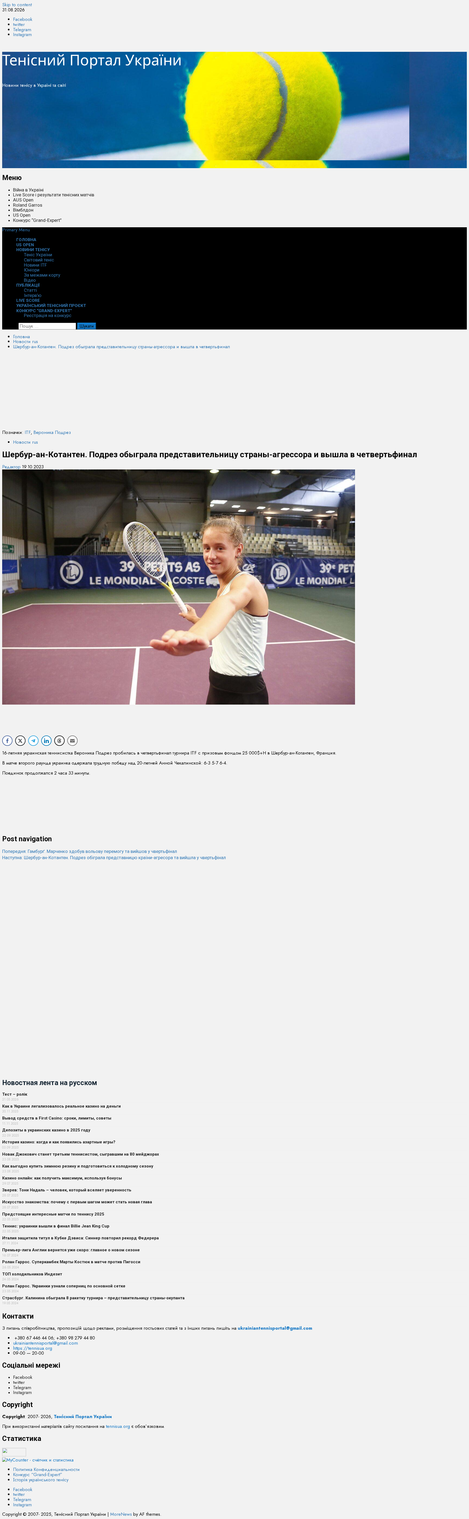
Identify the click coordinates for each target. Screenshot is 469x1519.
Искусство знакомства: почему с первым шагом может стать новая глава (77, 1202)
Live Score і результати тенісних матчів (53, 194)
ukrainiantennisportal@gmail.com (45, 1343)
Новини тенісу (33, 249)
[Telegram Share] (33, 740)
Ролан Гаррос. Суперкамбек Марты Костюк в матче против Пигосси (71, 1261)
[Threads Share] (59, 740)
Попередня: (89, 851)
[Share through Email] (72, 740)
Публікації (28, 285)
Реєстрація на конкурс (47, 315)
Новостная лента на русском (49, 1083)
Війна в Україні (28, 190)
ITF (28, 432)
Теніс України (38, 254)
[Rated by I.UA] (14, 1454)
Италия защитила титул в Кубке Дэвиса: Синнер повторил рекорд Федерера (80, 1238)
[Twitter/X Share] (20, 740)
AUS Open (23, 200)
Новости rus (25, 442)
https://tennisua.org (32, 1348)
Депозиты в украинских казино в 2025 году (46, 1130)
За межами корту (42, 275)
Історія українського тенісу (40, 1479)
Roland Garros (27, 205)
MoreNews (121, 1514)
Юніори (31, 270)
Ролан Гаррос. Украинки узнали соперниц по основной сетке (63, 1286)
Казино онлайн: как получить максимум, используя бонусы (62, 1178)
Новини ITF (35, 265)
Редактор (12, 466)
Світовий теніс (39, 260)
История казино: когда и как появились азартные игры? (58, 1142)
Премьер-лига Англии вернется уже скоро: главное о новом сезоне (71, 1250)
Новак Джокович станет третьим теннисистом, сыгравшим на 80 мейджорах (80, 1154)
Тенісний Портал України (92, 60)
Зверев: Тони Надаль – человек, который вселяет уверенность (66, 1190)
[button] (16, 229)
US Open (21, 215)
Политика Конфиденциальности (46, 1469)
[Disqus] (234, 928)
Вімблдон (23, 210)
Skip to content (17, 4)
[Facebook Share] (7, 740)
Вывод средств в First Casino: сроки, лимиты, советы (56, 1118)
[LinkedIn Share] (46, 740)
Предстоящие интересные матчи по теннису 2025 (53, 1214)
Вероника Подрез (52, 432)
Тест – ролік (14, 1094)
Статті (30, 290)
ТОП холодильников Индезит (32, 1274)
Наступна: (114, 857)
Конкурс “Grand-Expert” (37, 220)
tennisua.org (118, 1426)
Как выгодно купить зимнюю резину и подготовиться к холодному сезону (77, 1166)
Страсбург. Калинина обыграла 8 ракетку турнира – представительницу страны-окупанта (93, 1298)
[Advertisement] (165, 130)
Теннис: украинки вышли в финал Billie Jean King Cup (55, 1226)
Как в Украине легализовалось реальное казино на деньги (61, 1106)
